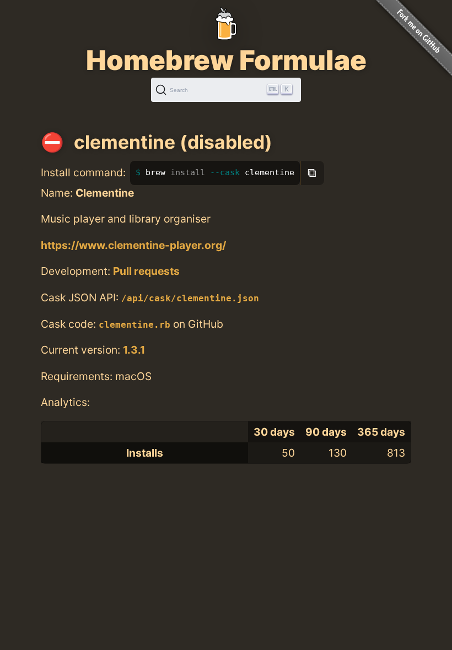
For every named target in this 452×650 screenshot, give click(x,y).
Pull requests (146, 271)
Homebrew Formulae (226, 60)
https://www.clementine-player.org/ (133, 245)
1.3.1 (134, 349)
